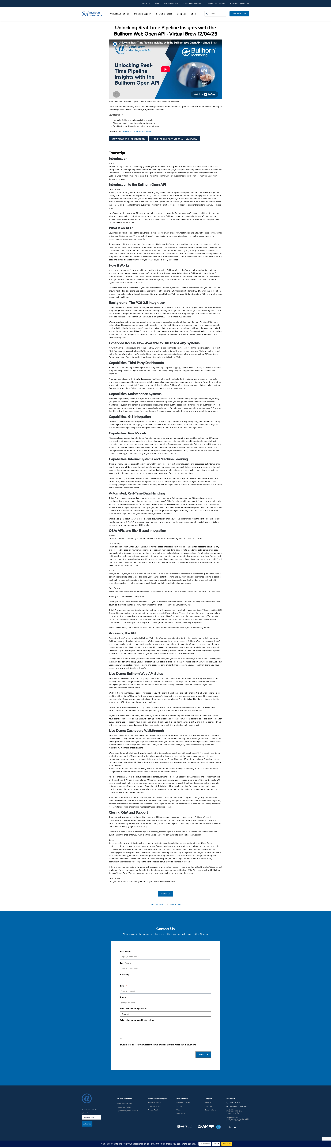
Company (181, 13)
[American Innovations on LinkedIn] (229, 1127)
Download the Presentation (128, 139)
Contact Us (146, 3)
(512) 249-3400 (235, 1103)
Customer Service (154, 1106)
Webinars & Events (183, 1103)
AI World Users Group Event (192, 3)
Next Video (175, 904)
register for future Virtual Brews (137, 131)
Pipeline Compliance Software (127, 1111)
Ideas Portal (180, 1113)
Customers (209, 1106)
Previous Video (157, 904)
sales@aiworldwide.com (238, 1106)
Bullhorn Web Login (171, 3)
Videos (178, 1110)
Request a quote (239, 13)
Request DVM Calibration (216, 3)
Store (157, 3)
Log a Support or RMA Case (239, 3)
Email (85, 1113)
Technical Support (154, 1103)
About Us (208, 1103)
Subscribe (87, 1124)
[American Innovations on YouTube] (233, 1127)
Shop (193, 13)
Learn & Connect (164, 13)
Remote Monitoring (124, 1107)
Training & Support (142, 13)
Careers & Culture (211, 1110)
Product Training (153, 1110)
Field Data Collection (124, 1103)
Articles (179, 1106)
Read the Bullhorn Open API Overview (174, 139)
